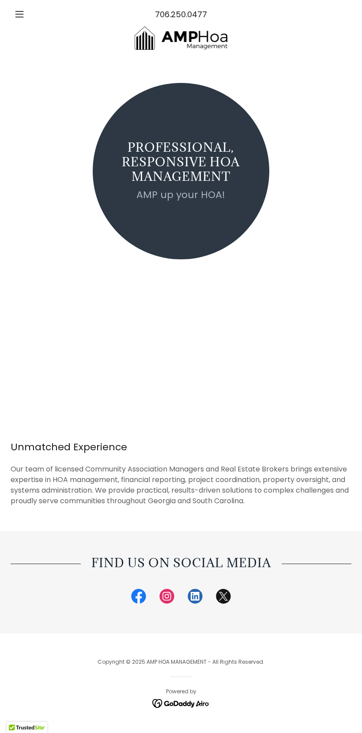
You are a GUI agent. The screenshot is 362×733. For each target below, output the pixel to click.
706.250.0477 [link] (181, 14)
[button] (36, 14)
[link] (181, 38)
